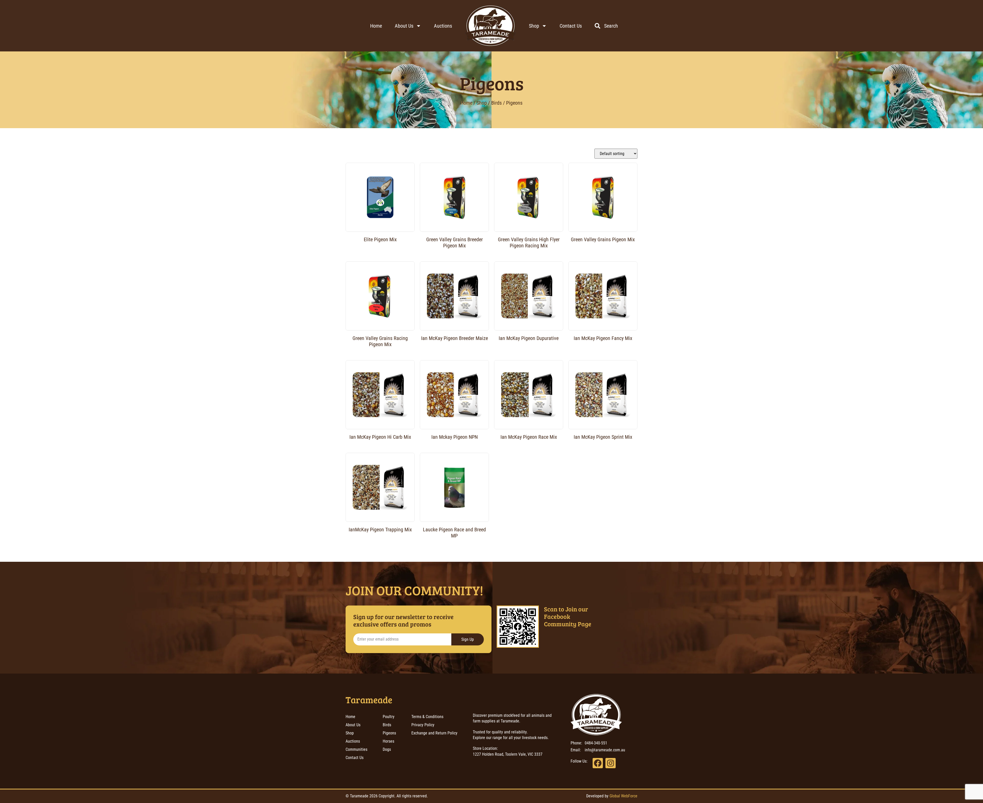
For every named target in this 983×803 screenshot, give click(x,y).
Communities (356, 749)
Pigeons (491, 82)
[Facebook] (598, 763)
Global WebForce (623, 796)
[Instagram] (610, 763)
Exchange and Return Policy (434, 733)
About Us (404, 26)
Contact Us (571, 26)
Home (376, 26)
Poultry (388, 716)
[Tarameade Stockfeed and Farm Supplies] (490, 25)
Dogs (387, 749)
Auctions (443, 26)
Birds (496, 103)
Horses (388, 741)
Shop (534, 26)
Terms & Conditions (427, 716)
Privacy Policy (422, 724)
